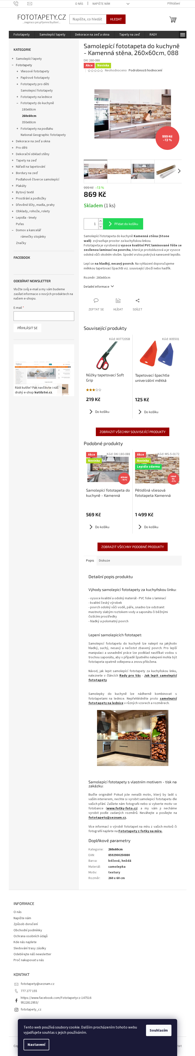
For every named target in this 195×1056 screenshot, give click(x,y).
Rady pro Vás (130, 675)
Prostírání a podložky (31, 198)
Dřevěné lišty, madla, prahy (35, 205)
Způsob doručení (26, 924)
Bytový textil (25, 192)
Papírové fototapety (35, 77)
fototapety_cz (31, 1009)
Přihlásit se (27, 328)
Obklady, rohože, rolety (33, 211)
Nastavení (36, 1044)
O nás (79, 4)
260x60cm (29, 116)
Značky (21, 243)
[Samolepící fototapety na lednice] (132, 738)
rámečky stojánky (33, 236)
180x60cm (29, 109)
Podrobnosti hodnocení (145, 70)
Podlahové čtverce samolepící (37, 179)
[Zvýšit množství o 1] (100, 221)
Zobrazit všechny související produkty (133, 432)
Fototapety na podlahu (37, 128)
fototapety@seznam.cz (107, 817)
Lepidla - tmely (26, 217)
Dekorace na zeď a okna (33, 141)
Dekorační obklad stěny (32, 154)
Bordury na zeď (27, 173)
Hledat (116, 19)
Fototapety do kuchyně (37, 103)
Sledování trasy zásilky (30, 948)
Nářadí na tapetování (30, 166)
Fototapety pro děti (35, 84)
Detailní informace (96, 286)
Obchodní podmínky (28, 930)
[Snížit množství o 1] (100, 226)
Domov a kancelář (28, 230)
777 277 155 (29, 991)
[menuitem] (21, 34)
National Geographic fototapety (43, 135)
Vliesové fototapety (35, 71)
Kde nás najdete (25, 942)
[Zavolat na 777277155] (21, 3)
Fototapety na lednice (36, 97)
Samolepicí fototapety (37, 90)
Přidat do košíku (126, 224)
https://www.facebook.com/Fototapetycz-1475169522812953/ (56, 1000)
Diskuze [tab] (104, 560)
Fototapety (24, 65)
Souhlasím (159, 1030)
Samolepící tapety (29, 58)
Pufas (20, 224)
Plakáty (21, 186)
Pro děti (21, 147)
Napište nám (101, 4)
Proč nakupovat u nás (29, 960)
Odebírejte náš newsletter (32, 954)
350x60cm (29, 122)
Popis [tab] (90, 560)
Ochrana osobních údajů (31, 936)
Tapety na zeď (26, 160)
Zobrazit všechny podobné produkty (132, 547)
